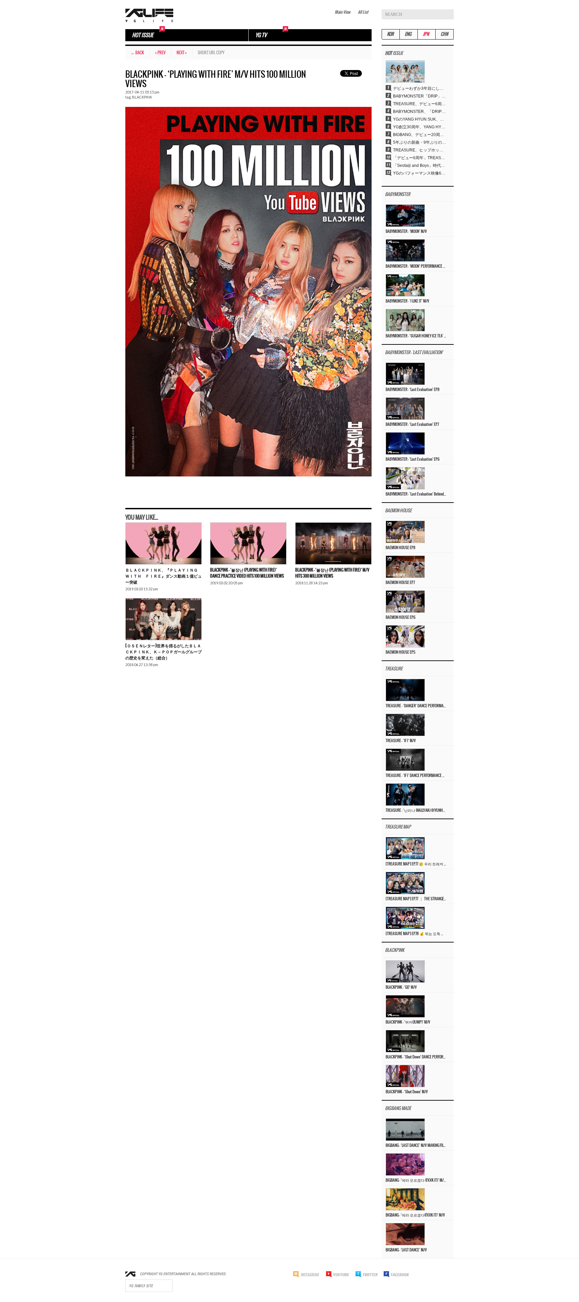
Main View (342, 12)
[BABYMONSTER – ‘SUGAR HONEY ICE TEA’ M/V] (405, 320)
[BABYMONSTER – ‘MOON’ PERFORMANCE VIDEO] (405, 250)
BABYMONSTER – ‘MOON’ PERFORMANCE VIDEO (416, 266)
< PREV (160, 53)
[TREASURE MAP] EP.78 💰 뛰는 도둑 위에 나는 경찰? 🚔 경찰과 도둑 (416, 934)
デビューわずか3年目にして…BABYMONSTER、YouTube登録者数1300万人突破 (420, 88)
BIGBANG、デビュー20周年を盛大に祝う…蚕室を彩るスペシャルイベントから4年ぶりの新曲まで (420, 134)
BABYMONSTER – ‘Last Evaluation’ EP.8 (413, 390)
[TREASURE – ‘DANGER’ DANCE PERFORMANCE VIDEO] (405, 690)
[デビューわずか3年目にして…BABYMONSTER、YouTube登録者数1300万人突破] (405, 71)
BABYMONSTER (397, 194)
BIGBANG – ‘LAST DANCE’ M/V (406, 1250)
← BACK (137, 53)
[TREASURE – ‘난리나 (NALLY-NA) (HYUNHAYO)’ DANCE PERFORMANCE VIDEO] (405, 794)
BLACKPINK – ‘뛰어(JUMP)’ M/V (408, 1022)
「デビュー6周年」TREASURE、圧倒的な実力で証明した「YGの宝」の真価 (420, 157)
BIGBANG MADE (398, 1108)
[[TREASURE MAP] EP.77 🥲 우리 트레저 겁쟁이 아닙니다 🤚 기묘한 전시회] (405, 848)
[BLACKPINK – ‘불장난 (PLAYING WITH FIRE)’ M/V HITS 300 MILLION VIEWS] (333, 543)
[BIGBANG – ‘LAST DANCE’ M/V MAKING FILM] (405, 1129)
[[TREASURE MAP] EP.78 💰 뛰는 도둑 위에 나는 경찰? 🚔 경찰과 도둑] (405, 917)
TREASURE (393, 668)
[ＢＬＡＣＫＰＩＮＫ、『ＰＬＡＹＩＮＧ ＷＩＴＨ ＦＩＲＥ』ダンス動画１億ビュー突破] (163, 543)
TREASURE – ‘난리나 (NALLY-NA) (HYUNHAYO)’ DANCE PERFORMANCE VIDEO (416, 810)
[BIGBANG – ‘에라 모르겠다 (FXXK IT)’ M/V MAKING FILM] (405, 1164)
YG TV (261, 35)
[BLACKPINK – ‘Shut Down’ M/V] (405, 1075)
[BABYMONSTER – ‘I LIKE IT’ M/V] (405, 285)
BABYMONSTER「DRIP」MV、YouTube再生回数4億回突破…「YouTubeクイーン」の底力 (420, 96)
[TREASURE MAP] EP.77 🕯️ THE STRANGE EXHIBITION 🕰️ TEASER (416, 899)
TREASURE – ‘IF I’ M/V (401, 741)
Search (449, 14)
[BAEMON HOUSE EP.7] (405, 566)
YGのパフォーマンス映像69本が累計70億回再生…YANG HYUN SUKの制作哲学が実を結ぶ (420, 173)
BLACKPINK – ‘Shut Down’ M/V (407, 1092)
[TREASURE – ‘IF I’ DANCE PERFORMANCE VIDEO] (405, 759)
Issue (394, 53)
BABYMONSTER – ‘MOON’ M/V (406, 232)
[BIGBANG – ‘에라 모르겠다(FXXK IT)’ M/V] (405, 1199)
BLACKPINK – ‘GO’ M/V (401, 987)
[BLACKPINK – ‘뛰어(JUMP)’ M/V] (405, 1006)
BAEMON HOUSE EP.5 (400, 652)
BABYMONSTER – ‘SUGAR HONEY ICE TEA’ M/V (416, 336)
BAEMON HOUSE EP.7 (400, 583)
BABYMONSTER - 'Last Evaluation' (414, 352)
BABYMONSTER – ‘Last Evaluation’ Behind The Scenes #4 (416, 494)
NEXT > (182, 53)
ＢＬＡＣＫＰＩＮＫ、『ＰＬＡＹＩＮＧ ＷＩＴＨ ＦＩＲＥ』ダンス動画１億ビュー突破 (163, 576)
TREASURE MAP (398, 827)
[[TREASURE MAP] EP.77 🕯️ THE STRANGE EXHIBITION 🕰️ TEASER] (405, 883)
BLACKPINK (142, 97)
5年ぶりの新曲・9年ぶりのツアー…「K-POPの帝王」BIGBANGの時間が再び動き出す (420, 142)
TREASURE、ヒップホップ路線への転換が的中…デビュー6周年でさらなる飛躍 (420, 150)
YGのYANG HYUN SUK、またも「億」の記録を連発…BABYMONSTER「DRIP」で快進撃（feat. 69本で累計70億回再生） (420, 119)
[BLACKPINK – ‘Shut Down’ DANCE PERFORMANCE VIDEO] (405, 1041)
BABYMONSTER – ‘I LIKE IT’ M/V (407, 301)
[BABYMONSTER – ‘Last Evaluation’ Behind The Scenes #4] (405, 478)
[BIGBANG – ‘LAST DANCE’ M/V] (405, 1234)
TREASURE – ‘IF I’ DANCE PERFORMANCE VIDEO (416, 776)
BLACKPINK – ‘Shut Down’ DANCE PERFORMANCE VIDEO (416, 1057)
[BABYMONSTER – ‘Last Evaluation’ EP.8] (405, 373)
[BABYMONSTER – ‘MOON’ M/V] (405, 215)
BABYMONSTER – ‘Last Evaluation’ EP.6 (413, 459)
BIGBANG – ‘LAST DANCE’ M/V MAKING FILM (416, 1146)
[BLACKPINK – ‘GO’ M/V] (405, 971)
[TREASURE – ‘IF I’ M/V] (405, 724)
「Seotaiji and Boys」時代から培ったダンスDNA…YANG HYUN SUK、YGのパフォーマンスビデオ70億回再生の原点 (420, 165)
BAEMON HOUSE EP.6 (400, 617)
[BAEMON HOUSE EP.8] (405, 531)
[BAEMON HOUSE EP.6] (405, 601)
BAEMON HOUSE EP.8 (400, 548)
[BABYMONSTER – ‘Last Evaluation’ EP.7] (405, 408)
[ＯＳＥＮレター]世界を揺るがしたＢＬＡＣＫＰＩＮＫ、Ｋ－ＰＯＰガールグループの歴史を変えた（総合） (163, 652)
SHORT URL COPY (211, 53)
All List (363, 12)
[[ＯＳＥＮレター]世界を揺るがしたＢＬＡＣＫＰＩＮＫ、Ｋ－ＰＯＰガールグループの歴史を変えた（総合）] (163, 619)
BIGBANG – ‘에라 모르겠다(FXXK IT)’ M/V (415, 1215)
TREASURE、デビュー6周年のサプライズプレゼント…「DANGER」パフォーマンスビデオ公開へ (420, 104)
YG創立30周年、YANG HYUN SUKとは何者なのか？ (420, 127)
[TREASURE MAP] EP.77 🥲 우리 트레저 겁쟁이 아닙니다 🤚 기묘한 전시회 (416, 864)
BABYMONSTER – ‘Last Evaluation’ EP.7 (412, 424)
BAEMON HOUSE (398, 510)
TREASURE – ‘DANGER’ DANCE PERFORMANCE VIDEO (416, 706)
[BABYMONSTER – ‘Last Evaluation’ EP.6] (405, 443)
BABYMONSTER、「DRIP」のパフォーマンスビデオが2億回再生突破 (420, 111)
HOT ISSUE (142, 35)
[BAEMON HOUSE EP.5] (405, 636)
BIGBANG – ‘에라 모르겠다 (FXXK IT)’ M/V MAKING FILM (416, 1180)
